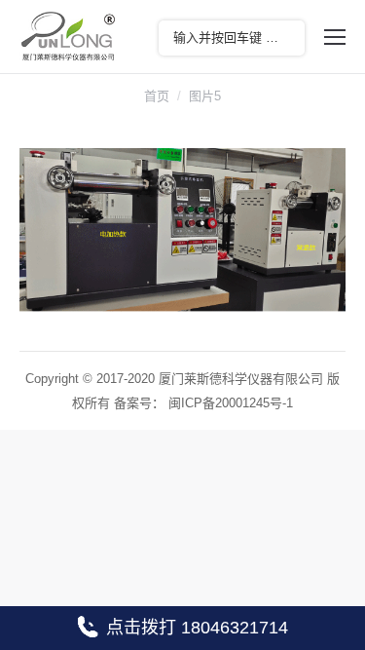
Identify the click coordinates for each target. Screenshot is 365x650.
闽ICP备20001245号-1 (230, 403)
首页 (156, 96)
